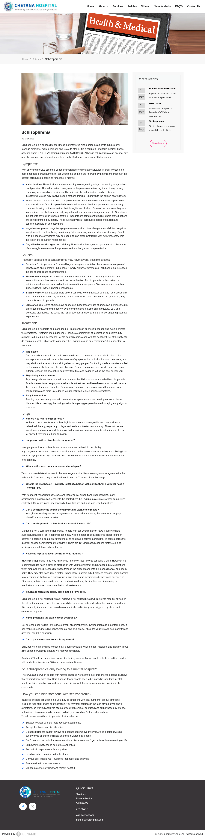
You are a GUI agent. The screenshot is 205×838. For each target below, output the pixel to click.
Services (118, 6)
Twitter (32, 806)
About (102, 6)
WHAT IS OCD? (157, 103)
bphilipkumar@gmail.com (89, 819)
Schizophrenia (156, 121)
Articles (132, 6)
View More (158, 143)
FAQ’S (179, 6)
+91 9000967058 (85, 815)
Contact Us (193, 6)
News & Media (162, 6)
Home (90, 6)
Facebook (23, 806)
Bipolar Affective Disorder (162, 88)
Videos (145, 6)
